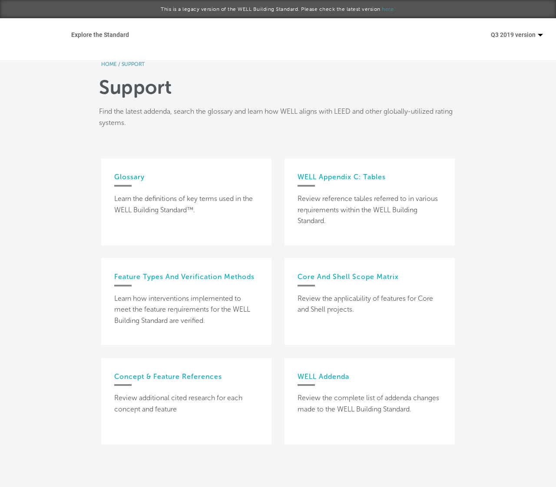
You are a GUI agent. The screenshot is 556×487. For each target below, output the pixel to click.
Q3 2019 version (514, 34)
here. (388, 9)
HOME (109, 64)
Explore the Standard (100, 34)
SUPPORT (133, 64)
